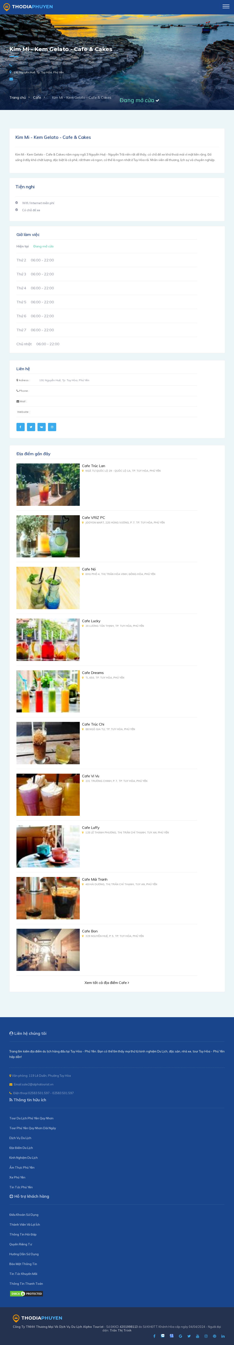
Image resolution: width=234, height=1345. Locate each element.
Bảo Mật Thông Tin (23, 1264)
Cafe (37, 97)
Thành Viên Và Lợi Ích (24, 1224)
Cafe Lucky (91, 621)
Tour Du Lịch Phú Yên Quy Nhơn (31, 1118)
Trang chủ (17, 97)
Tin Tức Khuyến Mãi (23, 1274)
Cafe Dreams (93, 672)
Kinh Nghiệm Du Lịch (23, 1157)
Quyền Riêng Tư (20, 1244)
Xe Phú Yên (17, 1177)
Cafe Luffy (91, 827)
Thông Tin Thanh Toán (26, 1283)
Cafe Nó (89, 569)
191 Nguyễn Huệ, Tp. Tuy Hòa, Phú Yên (39, 72)
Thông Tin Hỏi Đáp (23, 1234)
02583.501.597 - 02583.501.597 (51, 1093)
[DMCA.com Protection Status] (26, 1295)
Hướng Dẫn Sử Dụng (24, 1254)
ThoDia (32, 6)
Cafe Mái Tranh (94, 879)
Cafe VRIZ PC (93, 517)
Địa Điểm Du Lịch (21, 1148)
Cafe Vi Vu (90, 776)
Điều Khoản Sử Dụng (23, 1214)
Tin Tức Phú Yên (21, 1187)
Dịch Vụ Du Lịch (20, 1138)
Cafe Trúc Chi (93, 724)
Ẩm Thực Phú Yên (22, 1167)
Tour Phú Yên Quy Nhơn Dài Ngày (32, 1128)
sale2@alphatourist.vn (37, 1084)
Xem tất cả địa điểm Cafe (106, 982)
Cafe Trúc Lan (93, 465)
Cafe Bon (90, 931)
